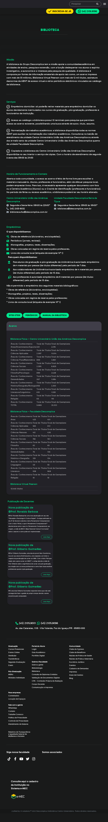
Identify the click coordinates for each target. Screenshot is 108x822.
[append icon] (97, 4)
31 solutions (25, 811)
